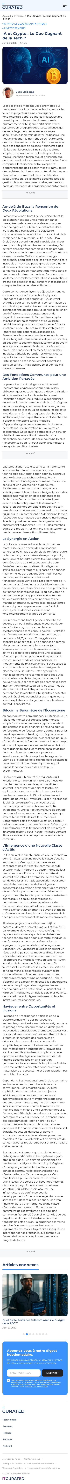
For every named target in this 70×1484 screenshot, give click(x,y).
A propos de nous (11, 1459)
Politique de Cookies (12, 1463)
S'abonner (52, 1372)
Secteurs (7, 1439)
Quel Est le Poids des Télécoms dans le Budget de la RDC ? (33, 1322)
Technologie (9, 1419)
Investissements (15, 28)
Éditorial (7, 1446)
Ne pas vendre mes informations (44, 1468)
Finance (19, 15)
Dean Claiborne (24, 91)
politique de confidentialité (36, 1386)
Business (7, 1426)
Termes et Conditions (12, 1468)
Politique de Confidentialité (40, 1463)
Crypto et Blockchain (19, 23)
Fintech (41, 23)
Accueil (6, 15)
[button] (24, 1334)
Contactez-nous (32, 1459)
